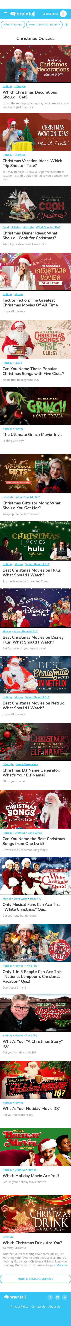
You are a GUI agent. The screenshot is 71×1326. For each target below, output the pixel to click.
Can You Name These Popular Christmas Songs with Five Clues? (33, 371)
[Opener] (6, 14)
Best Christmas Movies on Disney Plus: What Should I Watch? (33, 640)
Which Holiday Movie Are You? (31, 1175)
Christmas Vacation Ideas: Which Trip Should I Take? (32, 163)
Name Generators (27, 764)
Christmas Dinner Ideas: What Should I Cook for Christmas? (30, 236)
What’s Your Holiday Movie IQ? (31, 1108)
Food (6, 227)
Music (18, 363)
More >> (62, 1265)
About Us (54, 1306)
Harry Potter (12, 24)
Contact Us (38, 1306)
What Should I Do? (48, 227)
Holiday (7, 86)
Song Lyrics (35, 833)
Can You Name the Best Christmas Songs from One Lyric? (34, 841)
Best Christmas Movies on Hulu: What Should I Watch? (32, 573)
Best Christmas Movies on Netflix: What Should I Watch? (34, 706)
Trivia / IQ (35, 898)
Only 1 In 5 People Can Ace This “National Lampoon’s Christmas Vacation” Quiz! (32, 976)
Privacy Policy (19, 1306)
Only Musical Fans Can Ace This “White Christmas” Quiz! (31, 907)
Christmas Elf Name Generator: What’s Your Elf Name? (31, 773)
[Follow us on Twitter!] (64, 1297)
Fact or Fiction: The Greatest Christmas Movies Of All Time (30, 303)
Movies (18, 294)
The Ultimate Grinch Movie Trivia (33, 434)
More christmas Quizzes (35, 1279)
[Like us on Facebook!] (50, 1297)
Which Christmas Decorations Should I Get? (30, 95)
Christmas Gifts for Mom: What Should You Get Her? (31, 505)
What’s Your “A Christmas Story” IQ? (33, 1044)
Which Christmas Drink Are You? (32, 1244)
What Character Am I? (44, 24)
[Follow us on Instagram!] (57, 1297)
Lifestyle (20, 86)
